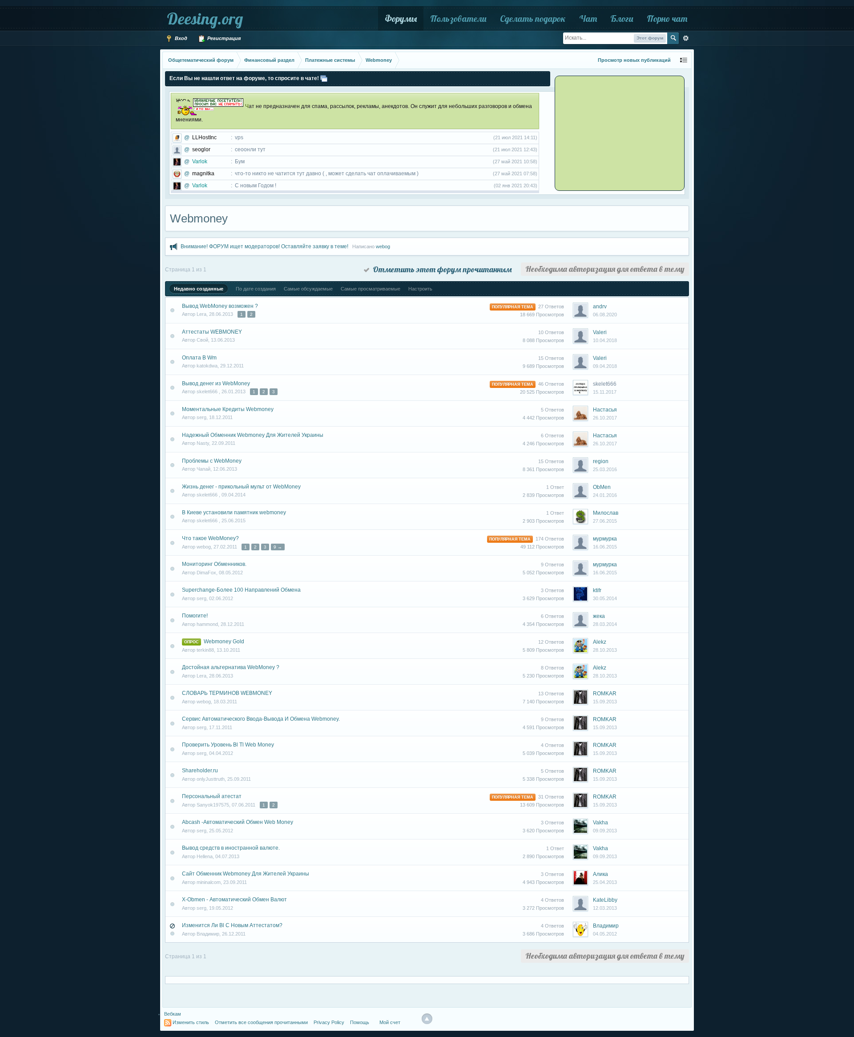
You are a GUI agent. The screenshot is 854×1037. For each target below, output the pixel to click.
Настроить (420, 288)
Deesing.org (205, 18)
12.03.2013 (605, 908)
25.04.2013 (605, 882)
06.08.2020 (605, 314)
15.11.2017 (604, 392)
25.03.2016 (605, 469)
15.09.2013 (605, 701)
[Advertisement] (611, 132)
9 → (278, 547)
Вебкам (172, 1014)
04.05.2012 (605, 933)
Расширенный (686, 38)
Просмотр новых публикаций (634, 60)
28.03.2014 (605, 624)
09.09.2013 (605, 830)
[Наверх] (427, 1018)
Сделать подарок (533, 18)
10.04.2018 (605, 340)
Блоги (621, 18)
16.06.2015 (605, 546)
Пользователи (458, 18)
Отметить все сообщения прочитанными (261, 1022)
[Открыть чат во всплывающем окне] (323, 78)
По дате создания (256, 288)
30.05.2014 (605, 598)
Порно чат (667, 18)
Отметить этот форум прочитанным (440, 269)
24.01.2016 (605, 495)
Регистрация (223, 38)
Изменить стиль (191, 1022)
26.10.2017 (605, 417)
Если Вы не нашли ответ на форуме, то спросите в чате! (244, 78)
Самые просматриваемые (370, 288)
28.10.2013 (605, 650)
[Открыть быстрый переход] (683, 60)
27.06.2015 (605, 521)
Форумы (401, 18)
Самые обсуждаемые (308, 288)
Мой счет (389, 1022)
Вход (180, 38)
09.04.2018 (605, 366)
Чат (588, 18)
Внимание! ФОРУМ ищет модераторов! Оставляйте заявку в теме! (264, 246)
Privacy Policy (329, 1022)
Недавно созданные (198, 288)
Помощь (359, 1022)
